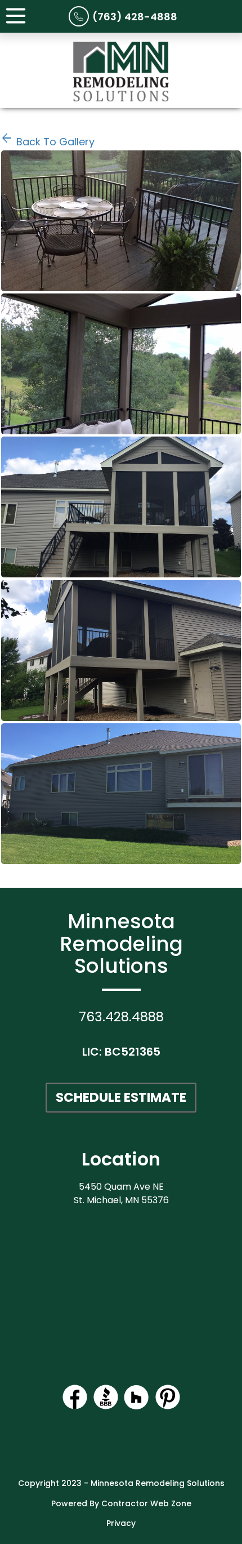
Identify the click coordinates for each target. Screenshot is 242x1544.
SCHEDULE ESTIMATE (121, 1097)
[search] (121, 220)
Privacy (121, 1523)
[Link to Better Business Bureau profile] (106, 1407)
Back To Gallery (47, 142)
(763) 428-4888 (134, 17)
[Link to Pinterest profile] (168, 1407)
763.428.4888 (121, 1017)
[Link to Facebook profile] (75, 1407)
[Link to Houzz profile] (137, 1407)
